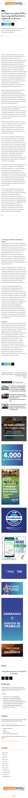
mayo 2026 (5, 759)
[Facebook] (2, 24)
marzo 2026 (5, 763)
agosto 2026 (5, 753)
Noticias (3, 10)
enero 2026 (5, 768)
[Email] (12, 24)
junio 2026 (4, 757)
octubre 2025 (5, 774)
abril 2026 (4, 761)
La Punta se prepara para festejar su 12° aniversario (7, 373)
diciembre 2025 (6, 770)
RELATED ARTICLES (6, 382)
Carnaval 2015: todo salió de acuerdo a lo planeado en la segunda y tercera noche (21, 375)
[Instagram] (6, 678)
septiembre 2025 (6, 776)
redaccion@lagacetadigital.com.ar (14, 690)
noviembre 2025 (6, 772)
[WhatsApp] (9, 24)
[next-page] (5, 413)
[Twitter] (6, 24)
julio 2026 (4, 755)
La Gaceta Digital (7, 20)
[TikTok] (10, 678)
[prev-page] (2, 413)
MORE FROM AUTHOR (18, 382)
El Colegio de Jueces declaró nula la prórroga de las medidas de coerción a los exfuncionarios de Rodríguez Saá (18, 398)
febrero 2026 (5, 765)
